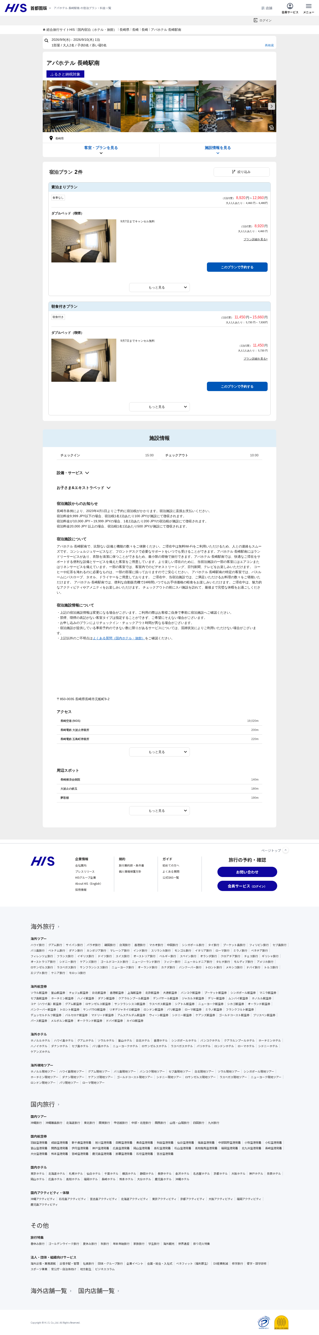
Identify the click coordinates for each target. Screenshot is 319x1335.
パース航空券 (39, 1020)
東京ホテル (38, 1173)
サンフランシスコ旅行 (94, 967)
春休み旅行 (38, 1244)
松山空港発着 (182, 1148)
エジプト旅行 (39, 973)
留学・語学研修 (256, 1263)
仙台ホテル (94, 1173)
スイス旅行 (123, 956)
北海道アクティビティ (134, 1199)
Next (271, 106)
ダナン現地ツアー (73, 1077)
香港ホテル (161, 1040)
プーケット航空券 (215, 992)
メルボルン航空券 (62, 1020)
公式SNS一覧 (171, 877)
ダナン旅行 (76, 950)
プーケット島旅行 (234, 945)
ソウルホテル (106, 1040)
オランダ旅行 (208, 956)
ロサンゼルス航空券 (98, 1004)
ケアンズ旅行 (88, 961)
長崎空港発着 (273, 1148)
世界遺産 (183, 1244)
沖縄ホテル (182, 1179)
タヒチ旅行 (223, 961)
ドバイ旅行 (253, 967)
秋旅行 (105, 1244)
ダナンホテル (59, 1046)
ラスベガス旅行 (66, 967)
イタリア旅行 (203, 950)
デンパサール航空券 (165, 998)
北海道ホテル (56, 1173)
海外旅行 (43, 926)
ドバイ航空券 (114, 1020)
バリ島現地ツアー (125, 1071)
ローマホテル (246, 1046)
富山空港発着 (39, 1148)
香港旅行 (139, 945)
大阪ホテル (238, 1173)
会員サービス (290, 12)
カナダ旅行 (168, 967)
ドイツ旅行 (105, 956)
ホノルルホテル (40, 1040)
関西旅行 (160, 1123)
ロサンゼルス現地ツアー (200, 1077)
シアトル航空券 (185, 1004)
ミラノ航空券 (213, 1009)
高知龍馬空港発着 (206, 1148)
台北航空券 (99, 992)
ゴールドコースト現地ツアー (135, 1077)
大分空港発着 (39, 1154)
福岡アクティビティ (249, 1199)
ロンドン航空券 (153, 1009)
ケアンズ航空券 (205, 1015)
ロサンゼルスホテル (154, 1046)
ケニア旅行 (58, 973)
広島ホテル (55, 1179)
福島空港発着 (206, 1142)
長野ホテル (165, 1173)
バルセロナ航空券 (76, 1015)
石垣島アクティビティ (72, 1199)
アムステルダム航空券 (131, 1015)
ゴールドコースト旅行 (114, 961)
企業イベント (135, 1263)
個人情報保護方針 (130, 871)
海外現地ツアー (42, 1065)
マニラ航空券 (267, 992)
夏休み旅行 (90, 1244)
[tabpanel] (82, 106)
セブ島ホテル (80, 1046)
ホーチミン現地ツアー (44, 1077)
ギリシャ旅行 (270, 956)
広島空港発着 (121, 1148)
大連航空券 (170, 992)
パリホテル (204, 1046)
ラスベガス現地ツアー (233, 1077)
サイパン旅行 (74, 945)
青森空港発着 (144, 1142)
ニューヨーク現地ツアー (266, 1077)
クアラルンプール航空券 (133, 998)
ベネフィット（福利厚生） (193, 1263)
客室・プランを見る (101, 148)
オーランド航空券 (259, 1004)
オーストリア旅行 (144, 956)
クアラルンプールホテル (239, 1040)
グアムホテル (85, 1040)
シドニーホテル (268, 1046)
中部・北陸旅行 (141, 1123)
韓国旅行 (110, 945)
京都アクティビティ (192, 1199)
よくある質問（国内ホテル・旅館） (119, 638)
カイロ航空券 (135, 1020)
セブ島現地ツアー (180, 1071)
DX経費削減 (220, 1263)
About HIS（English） (89, 883)
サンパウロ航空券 (94, 1009)
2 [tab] (159, 129)
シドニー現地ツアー (168, 1077)
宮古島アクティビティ (103, 1199)
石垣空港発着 (144, 1154)
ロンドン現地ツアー (43, 1082)
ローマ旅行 (223, 950)
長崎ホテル (109, 1179)
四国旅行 (198, 1123)
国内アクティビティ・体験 (50, 1192)
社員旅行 (88, 1263)
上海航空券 (135, 992)
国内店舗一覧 (96, 1290)
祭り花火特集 (201, 1244)
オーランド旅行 (147, 967)
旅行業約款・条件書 (131, 865)
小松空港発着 (273, 1142)
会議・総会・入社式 (159, 1263)
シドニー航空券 (182, 1015)
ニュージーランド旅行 (146, 961)
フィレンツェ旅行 (42, 956)
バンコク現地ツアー (152, 1071)
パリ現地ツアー (69, 1082)
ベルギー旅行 (167, 956)
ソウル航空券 (39, 992)
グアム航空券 (73, 1004)
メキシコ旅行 (234, 967)
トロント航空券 (69, 1009)
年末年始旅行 (121, 1244)
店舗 (269, 8)
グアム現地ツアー (99, 1071)
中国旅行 (172, 945)
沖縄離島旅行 (54, 1123)
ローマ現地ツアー (93, 1082)
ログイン (265, 20)
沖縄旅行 (36, 1123)
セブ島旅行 (280, 945)
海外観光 (168, 1244)
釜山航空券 (58, 992)
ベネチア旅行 (259, 950)
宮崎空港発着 (80, 1154)
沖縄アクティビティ (43, 1199)
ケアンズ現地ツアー (100, 1077)
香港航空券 (117, 992)
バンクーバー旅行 (190, 967)
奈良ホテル (274, 1173)
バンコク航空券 (191, 992)
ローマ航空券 (193, 1009)
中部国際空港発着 (229, 1142)
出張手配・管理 (69, 1263)
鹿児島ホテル (163, 1179)
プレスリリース (85, 871)
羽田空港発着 (39, 1142)
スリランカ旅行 (161, 950)
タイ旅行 (213, 945)
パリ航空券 (174, 1009)
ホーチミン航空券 (62, 998)
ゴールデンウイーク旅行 (63, 1244)
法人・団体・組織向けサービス (53, 1257)
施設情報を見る (218, 148)
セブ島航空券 (39, 998)
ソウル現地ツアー (229, 1071)
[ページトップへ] (285, 850)
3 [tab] (164, 129)
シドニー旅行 (67, 961)
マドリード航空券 (102, 1015)
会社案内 (80, 865)
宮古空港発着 (165, 1154)
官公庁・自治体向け (63, 1269)
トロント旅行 (213, 967)
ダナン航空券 (106, 998)
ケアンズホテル (40, 1051)
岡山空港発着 (141, 1148)
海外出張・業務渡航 (43, 1263)
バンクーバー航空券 (43, 1009)
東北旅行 (89, 1123)
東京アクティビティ (164, 1199)
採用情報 (80, 889)
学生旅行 (154, 1244)
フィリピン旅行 (259, 945)
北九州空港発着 (251, 1148)
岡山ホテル (38, 1179)
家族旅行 (139, 1244)
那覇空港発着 (124, 1154)
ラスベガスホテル (182, 1046)
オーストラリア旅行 (43, 961)
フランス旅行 (65, 956)
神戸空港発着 (100, 1148)
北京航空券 (152, 992)
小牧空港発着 (253, 1142)
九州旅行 (213, 1123)
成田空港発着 (59, 1142)
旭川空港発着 (103, 1142)
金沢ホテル (182, 1173)
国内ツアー (39, 1116)
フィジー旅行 (172, 961)
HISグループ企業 (85, 877)
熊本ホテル (126, 1179)
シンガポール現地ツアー (259, 1071)
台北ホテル (143, 1040)
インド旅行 (140, 950)
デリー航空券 (216, 998)
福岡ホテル (91, 1179)
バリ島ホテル (100, 1046)
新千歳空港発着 (81, 1142)
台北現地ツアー (204, 1071)
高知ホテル (73, 1179)
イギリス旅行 (85, 956)
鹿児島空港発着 (102, 1154)
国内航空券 (39, 1136)
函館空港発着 (124, 1142)
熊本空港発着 (59, 1154)
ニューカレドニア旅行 (198, 961)
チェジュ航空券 (78, 992)
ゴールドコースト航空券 (234, 1015)
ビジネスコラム (105, 1269)
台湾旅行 (125, 945)
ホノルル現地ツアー (43, 1071)
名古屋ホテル (201, 1173)
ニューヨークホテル (125, 1046)
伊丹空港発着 (80, 1148)
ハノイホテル (39, 1046)
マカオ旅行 (156, 945)
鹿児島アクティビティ (44, 1204)
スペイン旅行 (188, 956)
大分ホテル (144, 1179)
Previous (47, 106)
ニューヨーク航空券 (210, 1004)
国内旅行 (43, 1104)
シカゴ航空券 (235, 1004)
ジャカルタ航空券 (193, 998)
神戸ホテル (256, 1173)
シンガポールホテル (184, 1040)
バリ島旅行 (38, 950)
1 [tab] (155, 129)
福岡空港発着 (229, 1148)
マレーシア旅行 (120, 950)
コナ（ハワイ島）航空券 (46, 1004)
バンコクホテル (210, 1040)
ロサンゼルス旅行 (42, 967)
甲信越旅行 (121, 1123)
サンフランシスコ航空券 (129, 1004)
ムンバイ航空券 (238, 998)
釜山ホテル (125, 1040)
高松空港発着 (162, 1148)
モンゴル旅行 (182, 950)
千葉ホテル (111, 1173)
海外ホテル (39, 1034)
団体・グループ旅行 (110, 1263)
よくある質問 (171, 871)
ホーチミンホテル (270, 1040)
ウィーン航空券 (158, 1015)
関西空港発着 (59, 1148)
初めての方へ (171, 865)
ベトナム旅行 (56, 950)
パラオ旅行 (94, 945)
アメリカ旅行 (265, 961)
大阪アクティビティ (221, 1199)
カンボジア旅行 (96, 950)
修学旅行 (237, 1263)
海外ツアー (39, 938)
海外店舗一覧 (49, 1290)
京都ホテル (221, 1173)
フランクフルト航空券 (240, 1009)
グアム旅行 (55, 945)
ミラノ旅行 (240, 950)
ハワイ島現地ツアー (71, 1071)
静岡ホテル (147, 1173)
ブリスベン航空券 (264, 1015)
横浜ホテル (129, 1173)
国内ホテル (39, 1167)
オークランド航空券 (89, 1020)
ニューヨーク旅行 (123, 967)
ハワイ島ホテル (64, 1040)
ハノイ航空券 (85, 998)
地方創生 (85, 1269)
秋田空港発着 (165, 1142)
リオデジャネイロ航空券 (124, 1009)
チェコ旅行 (251, 956)
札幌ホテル (76, 1173)
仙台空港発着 (185, 1142)
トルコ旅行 (271, 967)
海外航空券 (39, 986)
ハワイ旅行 (38, 945)
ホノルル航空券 (261, 998)
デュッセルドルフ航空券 (46, 1015)
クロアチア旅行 (230, 956)
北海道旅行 (73, 1123)
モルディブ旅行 (243, 961)
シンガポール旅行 (193, 945)
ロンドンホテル (224, 1046)
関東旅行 (104, 1123)
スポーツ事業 (39, 1269)
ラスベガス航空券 (160, 1004)
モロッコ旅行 (77, 973)
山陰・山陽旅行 (179, 1123)
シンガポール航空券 (243, 992)
